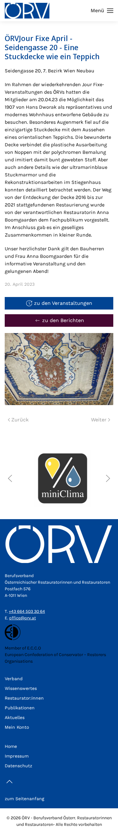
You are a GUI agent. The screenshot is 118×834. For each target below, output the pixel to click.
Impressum (17, 755)
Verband (14, 678)
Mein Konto (17, 727)
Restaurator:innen (24, 698)
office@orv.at (22, 618)
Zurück (20, 420)
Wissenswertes (21, 688)
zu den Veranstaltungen (63, 303)
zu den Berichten (63, 320)
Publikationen (20, 707)
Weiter (99, 420)
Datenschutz (18, 765)
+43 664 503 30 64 (27, 611)
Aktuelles (15, 717)
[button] (102, 10)
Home (11, 746)
